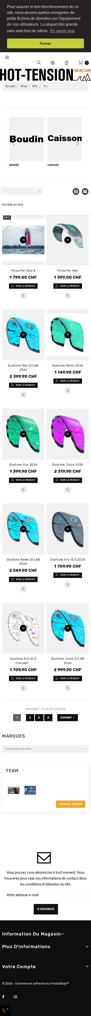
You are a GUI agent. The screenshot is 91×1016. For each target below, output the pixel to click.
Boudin (13, 165)
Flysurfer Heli (67, 270)
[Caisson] (65, 139)
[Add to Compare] (23, 295)
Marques (13, 736)
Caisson (53, 165)
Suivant (66, 717)
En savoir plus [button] (62, 31)
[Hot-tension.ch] (45, 75)
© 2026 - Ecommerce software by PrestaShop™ (35, 983)
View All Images (70, 804)
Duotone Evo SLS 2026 (67, 559)
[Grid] (76, 191)
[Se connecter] (67, 63)
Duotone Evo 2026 (23, 464)
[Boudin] (26, 139)
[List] (85, 191)
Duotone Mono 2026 (67, 365)
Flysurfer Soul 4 (23, 270)
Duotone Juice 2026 (67, 464)
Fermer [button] (45, 43)
